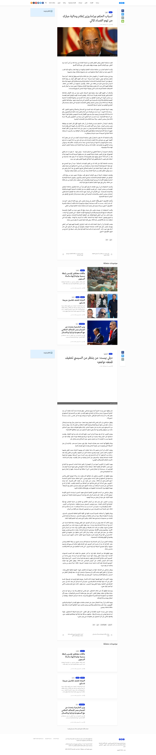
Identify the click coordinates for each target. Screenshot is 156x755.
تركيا (77, 323)
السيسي (105, 354)
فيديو (59, 3)
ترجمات (80, 3)
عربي (106, 12)
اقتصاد (91, 3)
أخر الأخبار (82, 270)
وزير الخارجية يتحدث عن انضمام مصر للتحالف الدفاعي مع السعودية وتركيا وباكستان (73, 330)
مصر (107, 239)
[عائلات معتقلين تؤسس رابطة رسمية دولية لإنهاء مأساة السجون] (102, 279)
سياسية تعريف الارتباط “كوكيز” (38, 738)
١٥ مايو (73, 297)
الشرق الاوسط (82, 323)
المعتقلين (77, 270)
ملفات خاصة (52, 3)
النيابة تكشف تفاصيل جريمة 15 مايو (73, 301)
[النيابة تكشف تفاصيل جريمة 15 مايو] (102, 306)
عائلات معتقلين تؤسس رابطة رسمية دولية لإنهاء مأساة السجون (73, 276)
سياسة (97, 3)
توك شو (77, 297)
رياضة (64, 3)
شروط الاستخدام (56, 738)
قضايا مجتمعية (72, 3)
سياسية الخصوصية (48, 738)
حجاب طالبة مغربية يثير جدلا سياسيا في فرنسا (78, 729)
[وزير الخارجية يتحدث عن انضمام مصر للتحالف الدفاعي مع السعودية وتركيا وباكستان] (102, 333)
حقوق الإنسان (103, 624)
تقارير (86, 3)
